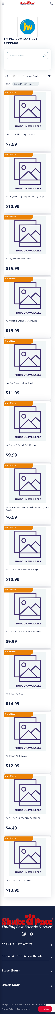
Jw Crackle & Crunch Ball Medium (21, 445)
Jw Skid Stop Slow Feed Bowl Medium (23, 631)
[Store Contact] (51, 3)
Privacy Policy (8, 1009)
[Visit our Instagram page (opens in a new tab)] (24, 934)
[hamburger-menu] (3, 3)
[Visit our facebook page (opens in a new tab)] (31, 934)
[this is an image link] (27, 921)
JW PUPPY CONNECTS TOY (18, 880)
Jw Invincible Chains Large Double (21, 321)
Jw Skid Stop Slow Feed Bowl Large (22, 569)
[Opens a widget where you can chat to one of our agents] (45, 1009)
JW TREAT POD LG (14, 693)
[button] (49, 75)
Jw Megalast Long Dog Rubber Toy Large (25, 196)
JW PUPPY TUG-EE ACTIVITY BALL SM (23, 818)
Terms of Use (23, 1009)
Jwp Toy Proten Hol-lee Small (19, 383)
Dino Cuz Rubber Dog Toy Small (21, 134)
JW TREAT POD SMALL (16, 756)
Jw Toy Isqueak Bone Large (18, 258)
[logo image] (27, 3)
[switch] (15, 76)
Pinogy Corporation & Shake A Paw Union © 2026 (25, 1004)
